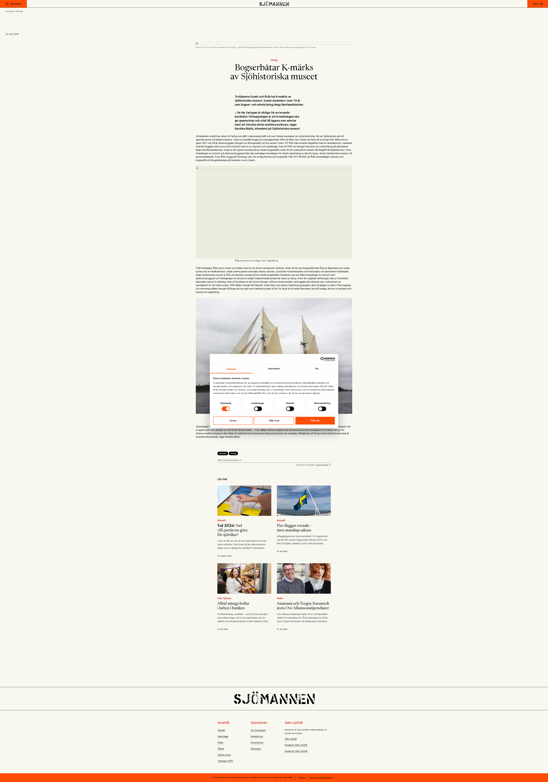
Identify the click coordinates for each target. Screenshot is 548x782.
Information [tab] (274, 368)
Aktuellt (19, 11)
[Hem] (274, 4)
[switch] (258, 409)
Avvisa (233, 420)
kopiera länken (322, 465)
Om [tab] (317, 368)
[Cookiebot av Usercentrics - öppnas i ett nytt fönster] (322, 359)
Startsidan (10, 11)
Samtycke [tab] (231, 369)
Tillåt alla (315, 420)
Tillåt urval (274, 420)
